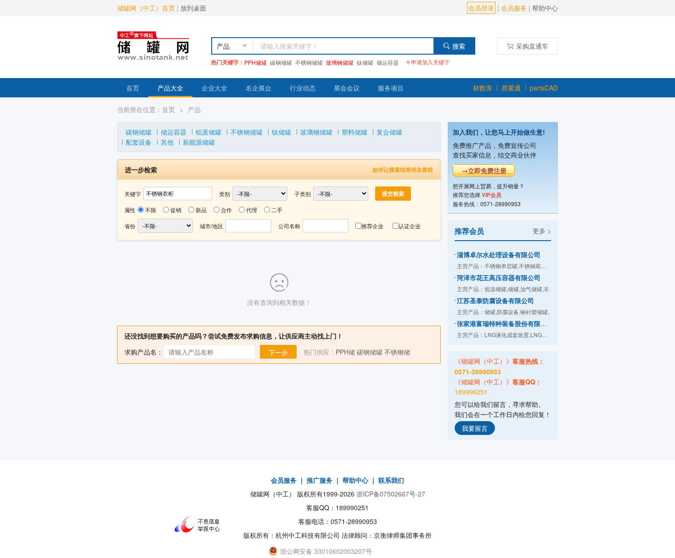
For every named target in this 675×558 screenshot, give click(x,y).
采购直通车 (532, 46)
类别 (224, 193)
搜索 (458, 46)
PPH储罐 (255, 62)
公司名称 (289, 226)
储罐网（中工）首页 (146, 7)
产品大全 (170, 87)
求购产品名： (143, 351)
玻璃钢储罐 (340, 62)
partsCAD (544, 87)
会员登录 (481, 7)
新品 (201, 210)
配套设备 (139, 142)
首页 (132, 87)
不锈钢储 (397, 351)
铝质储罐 (208, 131)
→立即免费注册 (483, 170)
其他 (167, 142)
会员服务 (514, 7)
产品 (194, 109)
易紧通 (511, 87)
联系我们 (391, 480)
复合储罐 (389, 131)
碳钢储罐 (281, 62)
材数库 (482, 87)
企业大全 (214, 87)
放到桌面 (193, 7)
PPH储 (345, 351)
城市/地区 (211, 226)
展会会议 (347, 87)
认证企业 (410, 226)
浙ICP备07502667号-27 (390, 493)
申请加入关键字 (430, 62)
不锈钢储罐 (309, 62)
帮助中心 (545, 7)
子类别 (302, 193)
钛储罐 (365, 62)
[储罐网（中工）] (161, 44)
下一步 (278, 352)
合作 (226, 210)
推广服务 (319, 480)
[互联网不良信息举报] (200, 524)
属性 (129, 210)
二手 (276, 210)
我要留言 (475, 428)
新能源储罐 (199, 142)
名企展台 (258, 87)
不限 (150, 210)
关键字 (132, 193)
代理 (251, 210)
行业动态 (302, 87)
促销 (175, 210)
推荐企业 (372, 226)
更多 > (542, 230)
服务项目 (391, 87)
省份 (129, 226)
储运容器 (388, 62)
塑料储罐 (354, 131)
